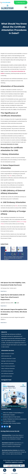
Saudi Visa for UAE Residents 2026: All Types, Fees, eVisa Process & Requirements (12, 297)
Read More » (4, 291)
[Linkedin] (7, 426)
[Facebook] (2, 426)
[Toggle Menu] (26, 7)
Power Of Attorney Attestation (8, 366)
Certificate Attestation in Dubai (8, 358)
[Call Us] (4, 470)
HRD (10, 175)
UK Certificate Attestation (7, 371)
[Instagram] (10, 426)
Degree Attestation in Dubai (7, 353)
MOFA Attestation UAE (6, 356)
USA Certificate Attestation (7, 373)
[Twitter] (5, 426)
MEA (16, 206)
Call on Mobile (14, 473)
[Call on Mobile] (14, 470)
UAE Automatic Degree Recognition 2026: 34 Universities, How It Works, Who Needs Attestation (14, 312)
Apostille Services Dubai (6, 376)
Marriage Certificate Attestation (8, 361)
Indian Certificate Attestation (8, 368)
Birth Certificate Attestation (7, 363)
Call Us (4, 473)
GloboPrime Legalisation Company (14, 462)
